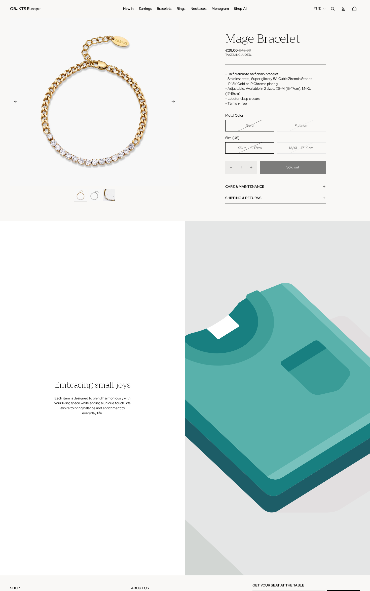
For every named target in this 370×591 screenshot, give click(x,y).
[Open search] (332, 8)
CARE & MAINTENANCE (244, 186)
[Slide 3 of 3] (109, 195)
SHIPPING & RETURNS (243, 198)
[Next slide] (175, 102)
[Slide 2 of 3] (95, 195)
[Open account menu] (343, 8)
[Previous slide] (14, 102)
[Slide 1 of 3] (81, 195)
